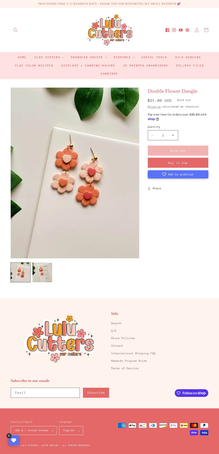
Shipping (154, 106)
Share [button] (157, 188)
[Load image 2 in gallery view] (42, 272)
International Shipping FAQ (133, 353)
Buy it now (178, 163)
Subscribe (96, 392)
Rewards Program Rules (129, 360)
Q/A (113, 330)
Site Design (50, 445)
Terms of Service (125, 368)
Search (116, 323)
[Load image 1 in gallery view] (20, 272)
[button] (15, 30)
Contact (117, 345)
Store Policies (123, 338)
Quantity (154, 126)
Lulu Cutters (29, 445)
